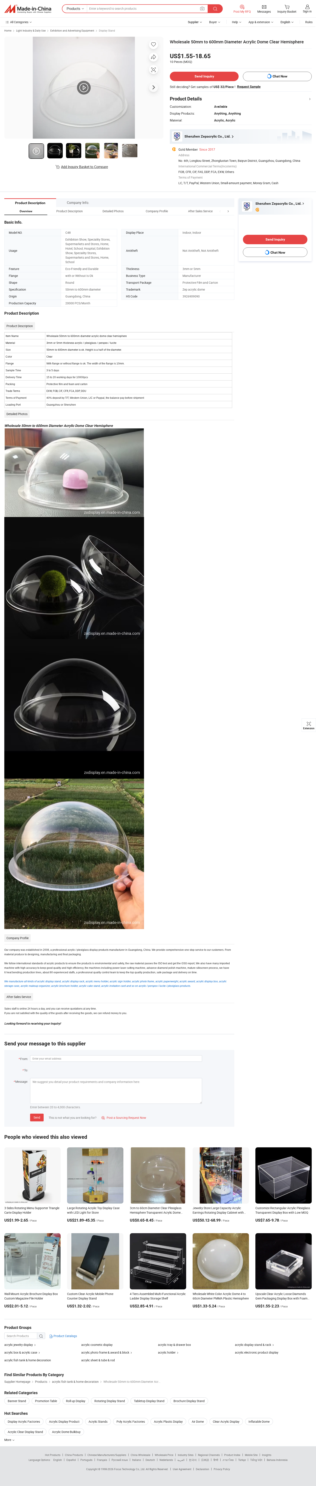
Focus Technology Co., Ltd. (130, 1469)
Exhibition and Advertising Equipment (72, 30)
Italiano (136, 1460)
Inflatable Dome (259, 1421)
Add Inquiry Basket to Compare (84, 166)
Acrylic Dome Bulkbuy (66, 1432)
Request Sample (249, 87)
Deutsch (150, 1460)
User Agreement (182, 1469)
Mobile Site (251, 1455)
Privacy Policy (222, 1469)
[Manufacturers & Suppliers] (27, 8)
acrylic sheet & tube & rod (98, 1360)
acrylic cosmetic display (97, 1345)
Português (86, 1460)
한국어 (193, 1460)
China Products (74, 1455)
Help (235, 22)
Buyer (213, 22)
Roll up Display (75, 1401)
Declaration (202, 1469)
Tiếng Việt (256, 1460)
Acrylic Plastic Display (168, 1421)
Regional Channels (209, 1455)
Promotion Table (46, 1401)
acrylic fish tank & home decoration (27, 1360)
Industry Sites (185, 1455)
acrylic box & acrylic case (20, 1352)
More (8, 1440)
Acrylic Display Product (64, 1421)
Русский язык (120, 1460)
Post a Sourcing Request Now (123, 1118)
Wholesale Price (164, 1455)
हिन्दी (215, 1460)
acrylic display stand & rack (253, 1345)
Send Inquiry (204, 76)
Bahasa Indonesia (277, 1460)
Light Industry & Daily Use (31, 30)
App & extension (259, 22)
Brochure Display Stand (189, 1401)
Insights (266, 1455)
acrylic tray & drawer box (174, 1345)
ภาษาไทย (228, 1460)
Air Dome (198, 1421)
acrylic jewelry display (18, 1345)
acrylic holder (167, 1352)
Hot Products (52, 1455)
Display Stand (107, 30)
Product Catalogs (65, 1336)
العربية (180, 1460)
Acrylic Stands (98, 1421)
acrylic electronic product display (256, 1352)
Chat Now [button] (280, 76)
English (57, 1460)
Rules (309, 22)
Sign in (307, 11)
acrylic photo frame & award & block (105, 1352)
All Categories (19, 22)
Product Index (232, 1455)
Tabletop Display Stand (149, 1401)
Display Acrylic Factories (24, 1421)
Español (71, 1460)
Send (37, 1117)
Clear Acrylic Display (226, 1421)
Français (102, 1460)
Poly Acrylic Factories (131, 1421)
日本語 (205, 1460)
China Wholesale (140, 1455)
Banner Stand (17, 1401)
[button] (220, 211)
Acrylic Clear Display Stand (25, 1432)
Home (7, 30)
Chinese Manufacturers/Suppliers (106, 1455)
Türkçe (242, 1460)
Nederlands (166, 1460)
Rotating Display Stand (109, 1401)
